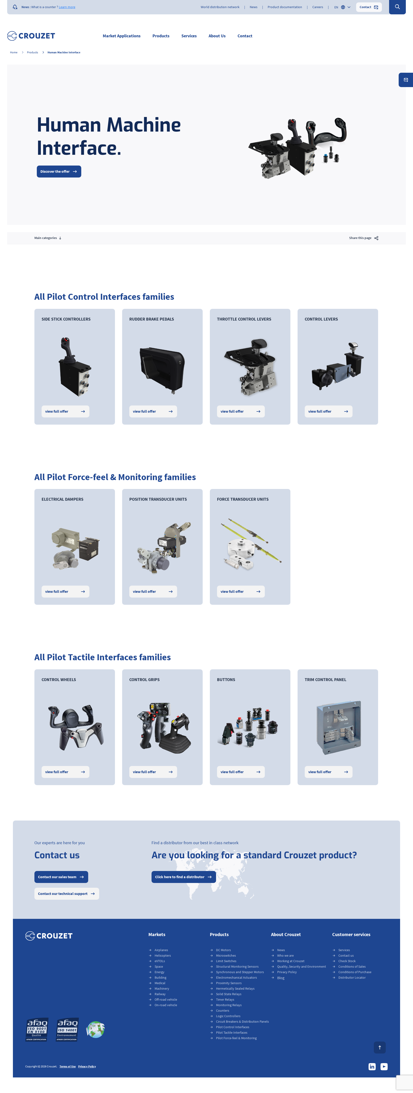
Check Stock (347, 961)
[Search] (397, 7)
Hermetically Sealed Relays (235, 989)
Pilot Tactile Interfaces (231, 1033)
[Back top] (380, 1048)
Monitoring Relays (229, 1005)
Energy (159, 972)
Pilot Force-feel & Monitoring (236, 1038)
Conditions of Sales (352, 967)
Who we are (285, 956)
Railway (160, 994)
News (281, 950)
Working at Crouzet (290, 961)
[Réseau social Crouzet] (372, 1066)
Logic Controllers (228, 1016)
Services (344, 950)
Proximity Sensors (229, 983)
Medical (160, 983)
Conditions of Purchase (354, 972)
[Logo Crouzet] (31, 36)
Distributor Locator (352, 978)
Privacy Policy (287, 972)
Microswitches (226, 956)
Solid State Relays (228, 994)
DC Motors (223, 950)
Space (159, 967)
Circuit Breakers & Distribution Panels (242, 1022)
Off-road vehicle (166, 1000)
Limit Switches (226, 961)
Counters (222, 1011)
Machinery (162, 989)
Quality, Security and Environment (301, 967)
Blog (280, 978)
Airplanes (161, 950)
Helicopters (163, 956)
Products (32, 52)
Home (13, 52)
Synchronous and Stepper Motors (240, 972)
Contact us (346, 956)
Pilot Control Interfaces (232, 1027)
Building (160, 978)
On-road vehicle (166, 1005)
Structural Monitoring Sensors (237, 967)
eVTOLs (160, 961)
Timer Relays (225, 1000)
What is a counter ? (44, 7)
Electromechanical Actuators (236, 978)
